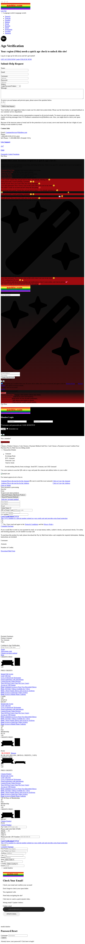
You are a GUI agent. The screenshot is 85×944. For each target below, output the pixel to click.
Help (2, 655)
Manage (13, 753)
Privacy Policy (48, 524)
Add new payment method (10, 499)
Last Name (4, 851)
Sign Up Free (5, 442)
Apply (3, 649)
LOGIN (3, 393)
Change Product (6, 774)
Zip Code (4, 827)
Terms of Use (70, 383)
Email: (3, 72)
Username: (4, 76)
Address (3, 853)
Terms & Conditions (31, 524)
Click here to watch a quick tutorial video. (16, 899)
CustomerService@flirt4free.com (16, 132)
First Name (4, 849)
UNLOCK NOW (26, 59)
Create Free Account (8, 377)
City (2, 855)
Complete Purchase (7, 526)
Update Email (11, 914)
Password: (4, 80)
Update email (7, 906)
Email (3, 866)
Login (18, 59)
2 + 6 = (3, 102)
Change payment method (9, 653)
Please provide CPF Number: (10, 837)
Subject (3, 84)
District (3, 857)
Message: (4, 88)
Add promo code (6, 651)
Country (3, 863)
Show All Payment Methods (10, 497)
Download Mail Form (8, 551)
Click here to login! (27, 941)
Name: (3, 68)
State (2, 859)
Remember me (13, 429)
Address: (15, 483)
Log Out (3, 11)
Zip (2, 861)
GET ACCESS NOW (8, 59)
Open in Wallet (6, 485)
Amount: (15, 481)
